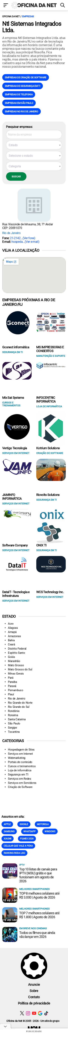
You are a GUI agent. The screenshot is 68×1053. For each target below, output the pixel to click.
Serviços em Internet (20, 753)
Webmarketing (16, 758)
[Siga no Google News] (40, 1013)
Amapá (12, 632)
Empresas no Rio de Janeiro (21, 111)
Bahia (11, 640)
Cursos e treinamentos (22, 766)
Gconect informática (15, 347)
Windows (50, 831)
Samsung (9, 831)
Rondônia (13, 711)
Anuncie (34, 984)
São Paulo (14, 723)
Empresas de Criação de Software (25, 77)
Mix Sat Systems (13, 397)
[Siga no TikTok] (46, 1013)
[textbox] (34, 145)
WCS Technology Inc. (50, 592)
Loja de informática (19, 770)
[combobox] (34, 145)
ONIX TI (41, 545)
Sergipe (12, 727)
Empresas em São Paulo (19, 103)
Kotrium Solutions (48, 448)
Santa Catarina (17, 719)
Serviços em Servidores (22, 783)
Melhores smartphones (34, 889)
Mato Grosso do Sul (20, 669)
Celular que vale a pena (18, 845)
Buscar (16, 176)
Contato (34, 997)
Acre (11, 623)
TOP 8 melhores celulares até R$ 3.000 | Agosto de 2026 (39, 895)
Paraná (12, 686)
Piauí (11, 694)
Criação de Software (20, 787)
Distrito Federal (17, 648)
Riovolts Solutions (48, 495)
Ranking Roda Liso (14, 853)
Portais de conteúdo (20, 762)
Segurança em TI (18, 774)
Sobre (34, 991)
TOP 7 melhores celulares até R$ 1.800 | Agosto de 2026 (39, 915)
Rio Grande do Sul (18, 707)
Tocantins (14, 732)
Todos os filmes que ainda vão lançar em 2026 (37, 935)
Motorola (43, 824)
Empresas (28, 16)
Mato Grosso (16, 665)
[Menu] (5, 5)
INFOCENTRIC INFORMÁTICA (46, 399)
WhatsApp (29, 831)
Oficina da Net (11, 16)
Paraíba (12, 682)
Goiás (11, 657)
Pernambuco (15, 690)
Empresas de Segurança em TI (22, 86)
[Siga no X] (22, 1013)
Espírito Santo (16, 652)
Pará (10, 677)
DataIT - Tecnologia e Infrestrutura (16, 594)
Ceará (11, 644)
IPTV (22, 864)
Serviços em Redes (19, 778)
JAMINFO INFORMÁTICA (12, 496)
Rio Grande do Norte (20, 702)
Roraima (13, 715)
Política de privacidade (34, 1003)
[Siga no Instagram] (28, 1013)
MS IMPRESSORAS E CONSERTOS (50, 349)
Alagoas (13, 628)
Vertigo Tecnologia (14, 448)
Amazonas (14, 636)
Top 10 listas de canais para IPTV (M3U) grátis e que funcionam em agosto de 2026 (38, 875)
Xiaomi (7, 838)
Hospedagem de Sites (21, 749)
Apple (7, 824)
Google (24, 824)
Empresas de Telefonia (18, 94)
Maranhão (14, 661)
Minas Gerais (16, 673)
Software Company (15, 545)
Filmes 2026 (27, 838)
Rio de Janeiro (11, 233)
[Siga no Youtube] (34, 1013)
